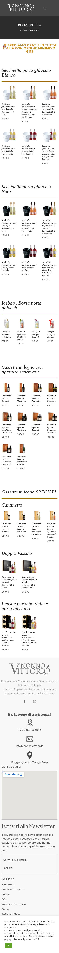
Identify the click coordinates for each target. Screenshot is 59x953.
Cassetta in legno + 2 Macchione (51, 398)
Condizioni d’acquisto (13, 889)
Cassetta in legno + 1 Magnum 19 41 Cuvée (22, 460)
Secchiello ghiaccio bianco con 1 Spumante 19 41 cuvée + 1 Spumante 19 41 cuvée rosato (29, 110)
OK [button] (8, 945)
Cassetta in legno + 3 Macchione (21, 427)
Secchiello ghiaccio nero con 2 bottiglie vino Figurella (9, 266)
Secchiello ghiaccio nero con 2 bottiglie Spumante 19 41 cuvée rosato (29, 225)
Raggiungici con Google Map (29, 762)
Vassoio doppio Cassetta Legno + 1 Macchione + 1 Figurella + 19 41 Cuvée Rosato (29, 582)
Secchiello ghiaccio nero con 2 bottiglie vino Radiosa (29, 266)
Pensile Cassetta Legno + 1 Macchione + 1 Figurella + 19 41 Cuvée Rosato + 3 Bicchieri (29, 639)
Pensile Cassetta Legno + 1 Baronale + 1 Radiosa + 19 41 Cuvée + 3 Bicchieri (8, 639)
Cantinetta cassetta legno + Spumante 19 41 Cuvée (36, 529)
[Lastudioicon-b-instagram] (34, 701)
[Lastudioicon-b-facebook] (24, 701)
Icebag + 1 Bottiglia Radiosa (51, 334)
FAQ (3, 899)
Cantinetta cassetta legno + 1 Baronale (6, 527)
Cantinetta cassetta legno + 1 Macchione (21, 527)
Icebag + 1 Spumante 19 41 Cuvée (6, 334)
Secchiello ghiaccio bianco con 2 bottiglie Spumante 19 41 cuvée (8, 109)
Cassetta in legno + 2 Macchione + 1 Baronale (7, 460)
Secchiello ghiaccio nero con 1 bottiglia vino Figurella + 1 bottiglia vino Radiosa (49, 269)
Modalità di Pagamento (14, 904)
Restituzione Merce (11, 914)
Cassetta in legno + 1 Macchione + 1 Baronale (7, 428)
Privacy (5, 909)
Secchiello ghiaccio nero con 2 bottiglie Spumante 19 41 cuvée (9, 225)
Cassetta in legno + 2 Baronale (36, 398)
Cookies (6, 894)
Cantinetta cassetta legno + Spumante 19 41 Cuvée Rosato (52, 530)
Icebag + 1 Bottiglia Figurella (36, 334)
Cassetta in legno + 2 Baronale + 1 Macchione (52, 428)
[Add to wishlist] (13, 100)
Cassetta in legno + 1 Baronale (6, 398)
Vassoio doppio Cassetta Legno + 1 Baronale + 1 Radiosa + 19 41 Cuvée (9, 582)
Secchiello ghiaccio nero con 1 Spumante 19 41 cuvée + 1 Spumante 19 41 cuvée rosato (49, 227)
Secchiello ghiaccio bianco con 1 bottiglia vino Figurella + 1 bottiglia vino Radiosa (49, 152)
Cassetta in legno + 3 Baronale (36, 427)
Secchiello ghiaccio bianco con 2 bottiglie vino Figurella (8, 149)
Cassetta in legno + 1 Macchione (21, 398)
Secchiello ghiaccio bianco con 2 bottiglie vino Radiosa (28, 149)
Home (23, 30)
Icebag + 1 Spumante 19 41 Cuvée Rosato (21, 335)
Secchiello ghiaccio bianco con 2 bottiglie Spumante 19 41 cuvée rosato (48, 109)
